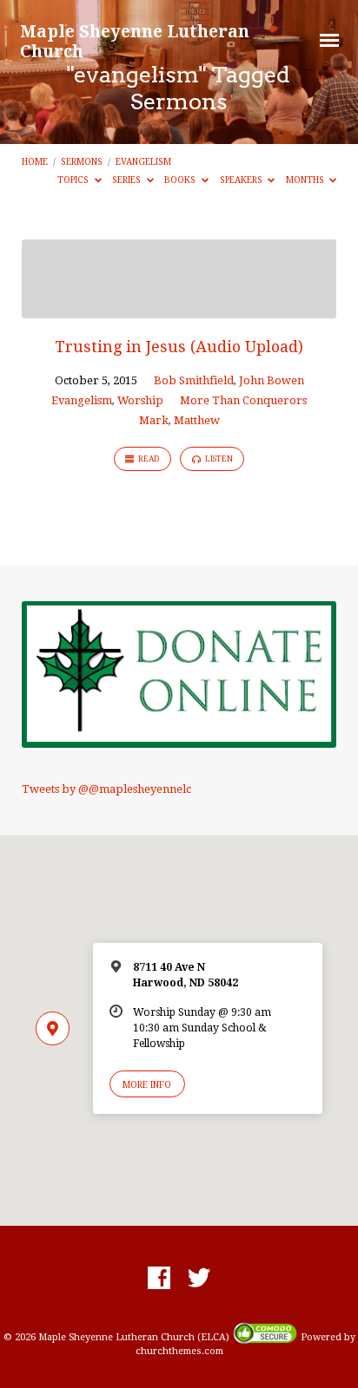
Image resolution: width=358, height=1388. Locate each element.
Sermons (82, 161)
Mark (154, 420)
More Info (147, 1084)
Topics (74, 179)
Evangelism (81, 400)
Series (127, 179)
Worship (140, 400)
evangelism (143, 161)
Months (306, 179)
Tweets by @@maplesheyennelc (106, 788)
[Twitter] (199, 1278)
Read (147, 459)
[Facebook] (159, 1278)
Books (181, 179)
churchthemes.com (179, 1351)
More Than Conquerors (243, 400)
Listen (218, 459)
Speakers (242, 179)
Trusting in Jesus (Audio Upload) (179, 346)
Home (35, 161)
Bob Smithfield (194, 380)
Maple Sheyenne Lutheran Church (134, 40)
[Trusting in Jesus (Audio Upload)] (179, 308)
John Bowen (271, 380)
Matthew (197, 420)
